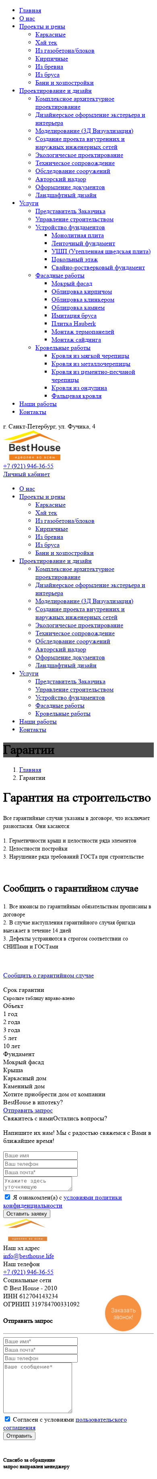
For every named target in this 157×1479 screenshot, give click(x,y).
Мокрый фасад (72, 283)
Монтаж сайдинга (76, 339)
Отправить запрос (28, 1110)
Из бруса (47, 74)
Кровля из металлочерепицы (91, 363)
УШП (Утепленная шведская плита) (101, 251)
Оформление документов (70, 187)
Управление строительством (74, 219)
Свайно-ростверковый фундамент (98, 267)
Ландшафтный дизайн (66, 195)
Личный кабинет (26, 474)
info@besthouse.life (28, 1256)
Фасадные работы (60, 275)
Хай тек (46, 42)
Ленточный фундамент (83, 243)
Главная (30, 10)
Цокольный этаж (75, 259)
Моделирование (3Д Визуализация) (84, 131)
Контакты (32, 412)
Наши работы (38, 404)
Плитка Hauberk (74, 323)
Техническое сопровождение (75, 163)
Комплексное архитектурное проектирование (74, 102)
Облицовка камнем (78, 307)
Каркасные (50, 34)
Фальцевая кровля (76, 396)
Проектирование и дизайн (55, 90)
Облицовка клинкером (83, 299)
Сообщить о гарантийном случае (48, 975)
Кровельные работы (63, 347)
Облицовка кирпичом (82, 291)
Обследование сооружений (72, 171)
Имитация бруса (74, 315)
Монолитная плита (78, 235)
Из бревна (49, 66)
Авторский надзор (60, 179)
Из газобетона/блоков (65, 50)
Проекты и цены (42, 26)
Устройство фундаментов (70, 227)
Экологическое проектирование (79, 155)
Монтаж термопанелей (83, 331)
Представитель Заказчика (70, 211)
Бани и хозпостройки (64, 82)
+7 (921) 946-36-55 (28, 466)
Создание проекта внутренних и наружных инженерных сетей (80, 143)
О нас (27, 18)
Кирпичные (51, 58)
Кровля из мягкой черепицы (90, 355)
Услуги (29, 203)
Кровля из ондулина (79, 388)
